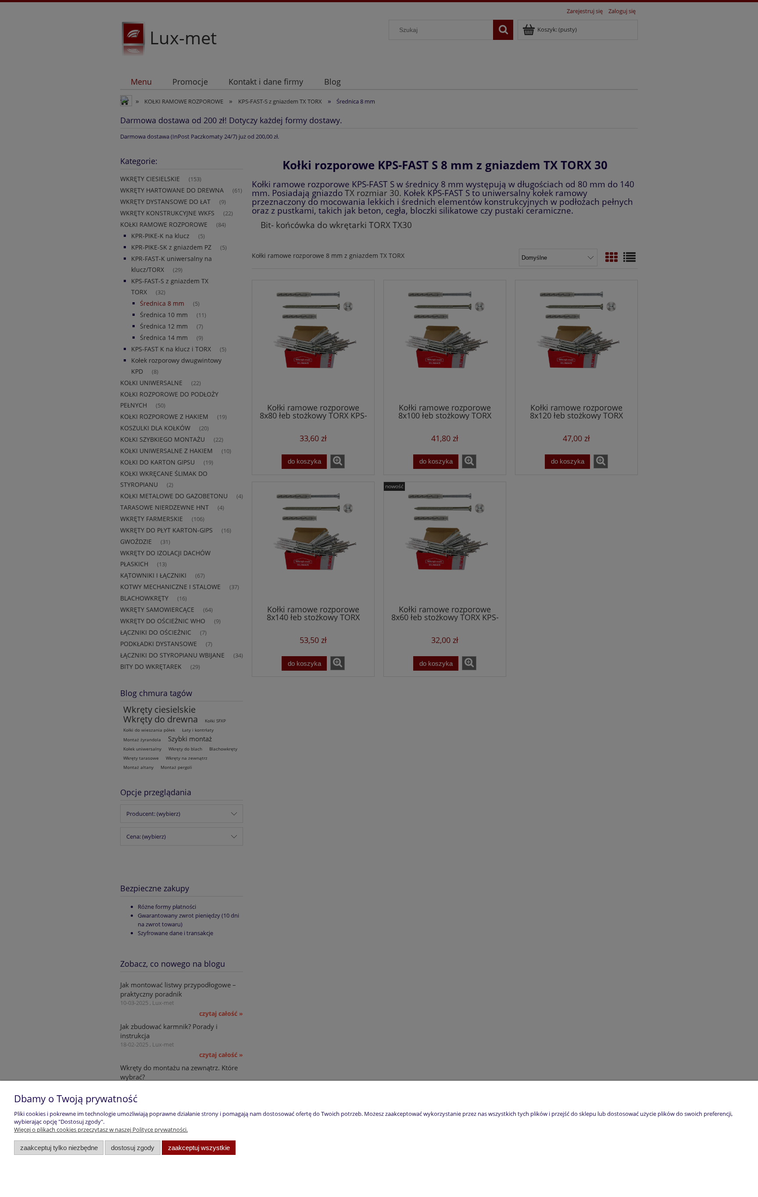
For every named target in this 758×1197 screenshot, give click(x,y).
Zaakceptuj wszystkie (199, 1147)
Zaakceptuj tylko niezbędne (59, 1147)
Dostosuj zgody (132, 1147)
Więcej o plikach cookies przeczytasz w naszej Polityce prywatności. (101, 1129)
